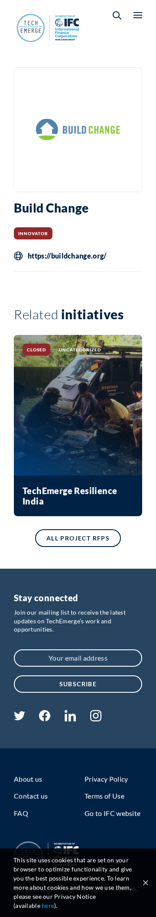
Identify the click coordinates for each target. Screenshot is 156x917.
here (48, 905)
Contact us (31, 796)
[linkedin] (70, 718)
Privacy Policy (106, 779)
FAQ (21, 813)
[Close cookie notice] (146, 883)
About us (28, 779)
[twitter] (19, 718)
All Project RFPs (78, 538)
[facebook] (44, 718)
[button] (117, 15)
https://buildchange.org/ (67, 255)
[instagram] (96, 718)
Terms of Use (104, 796)
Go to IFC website (112, 813)
